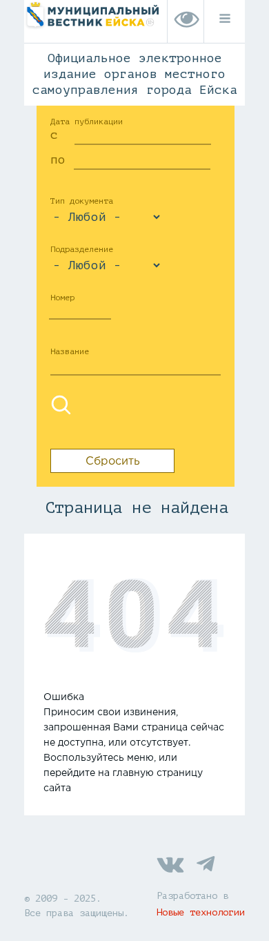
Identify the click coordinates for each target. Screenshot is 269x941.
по (58, 159)
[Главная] (91, 29)
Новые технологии (201, 912)
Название (69, 351)
